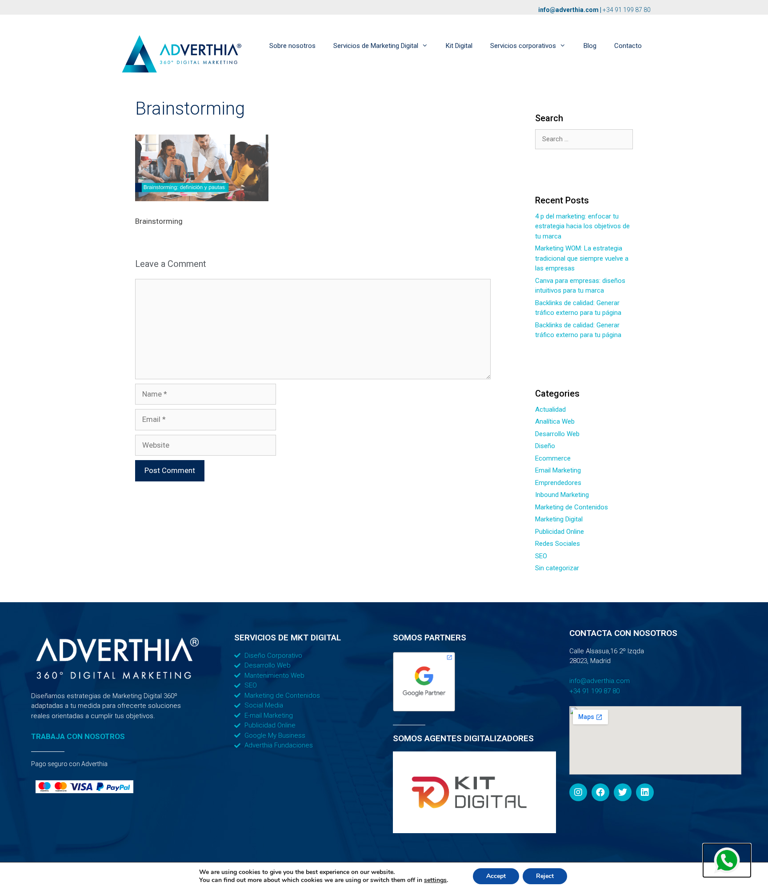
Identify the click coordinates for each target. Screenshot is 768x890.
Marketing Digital (559, 519)
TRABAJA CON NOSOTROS (78, 736)
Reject (545, 876)
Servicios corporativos (523, 46)
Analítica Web (555, 421)
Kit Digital (459, 46)
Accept (496, 876)
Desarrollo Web (557, 434)
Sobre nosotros (292, 46)
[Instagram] (578, 792)
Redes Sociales (557, 544)
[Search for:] (584, 139)
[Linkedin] (645, 792)
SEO (541, 556)
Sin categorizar (557, 568)
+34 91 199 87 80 (627, 9)
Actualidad (550, 409)
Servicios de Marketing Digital (375, 46)
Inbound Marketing (562, 495)
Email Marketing (558, 470)
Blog (590, 46)
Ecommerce (553, 458)
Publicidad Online (559, 532)
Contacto (628, 46)
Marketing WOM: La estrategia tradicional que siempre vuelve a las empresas (581, 258)
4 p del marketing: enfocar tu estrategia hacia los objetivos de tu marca (582, 226)
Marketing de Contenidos (571, 507)
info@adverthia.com (568, 9)
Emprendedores (558, 483)
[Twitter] (623, 792)
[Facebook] (600, 792)
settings (435, 880)
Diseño (545, 446)
